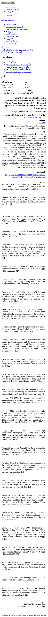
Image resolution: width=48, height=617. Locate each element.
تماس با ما (10, 11)
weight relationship (18, 175)
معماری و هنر (11, 41)
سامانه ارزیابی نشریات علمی (17, 67)
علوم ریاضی (11, 34)
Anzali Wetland (18, 177)
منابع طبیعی (11, 43)
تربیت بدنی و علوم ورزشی (16, 29)
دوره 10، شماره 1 (31, 115)
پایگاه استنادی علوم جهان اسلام (18, 64)
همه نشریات (11, 24)
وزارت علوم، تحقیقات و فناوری (18, 72)
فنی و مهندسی (12, 36)
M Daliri (42, 123)
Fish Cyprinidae (39, 175)
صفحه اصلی (11, 7)
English (9, 16)
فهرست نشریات (12, 9)
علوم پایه (9, 31)
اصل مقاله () (33, 117)
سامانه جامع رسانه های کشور (18, 69)
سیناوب (5, 615)
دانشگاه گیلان (11, 62)
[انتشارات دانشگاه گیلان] (11, 52)
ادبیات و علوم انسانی (14, 27)
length (29, 175)
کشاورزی (10, 38)
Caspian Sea (30, 177)
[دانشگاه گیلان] (7, 47)
